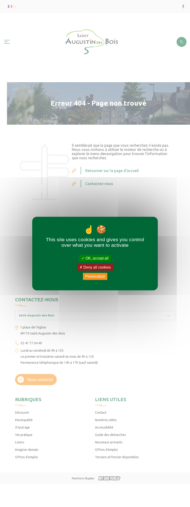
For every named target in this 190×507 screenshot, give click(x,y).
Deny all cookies (96, 267)
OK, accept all (96, 258)
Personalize (95, 276)
